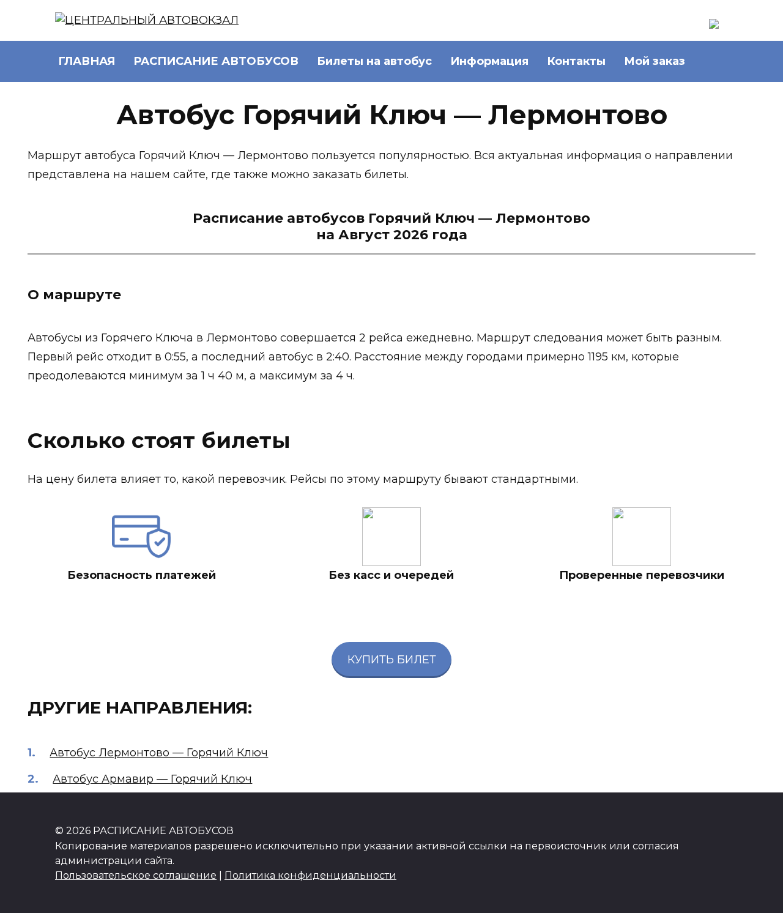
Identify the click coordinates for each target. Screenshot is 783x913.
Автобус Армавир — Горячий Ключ (152, 779)
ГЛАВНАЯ (86, 61)
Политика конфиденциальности (310, 875)
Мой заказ (654, 61)
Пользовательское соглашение (136, 875)
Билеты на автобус (374, 61)
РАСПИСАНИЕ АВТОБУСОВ (216, 61)
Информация (489, 61)
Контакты (576, 61)
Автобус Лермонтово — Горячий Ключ (159, 752)
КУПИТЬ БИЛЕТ (391, 659)
